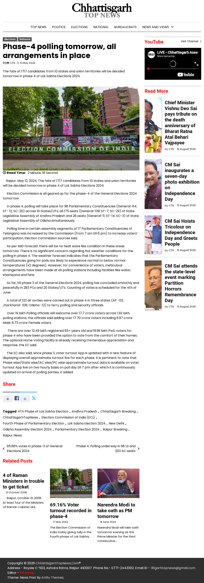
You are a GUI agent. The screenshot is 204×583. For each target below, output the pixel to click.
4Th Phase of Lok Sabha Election (43, 411)
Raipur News (12, 435)
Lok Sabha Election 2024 (86, 423)
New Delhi (116, 423)
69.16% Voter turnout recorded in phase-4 (70, 510)
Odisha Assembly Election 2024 (27, 429)
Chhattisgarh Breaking (118, 411)
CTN (12, 63)
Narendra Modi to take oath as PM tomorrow (116, 510)
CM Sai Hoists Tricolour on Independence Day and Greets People (181, 232)
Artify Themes (52, 577)
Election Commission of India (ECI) (68, 417)
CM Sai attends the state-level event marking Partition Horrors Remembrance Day (181, 283)
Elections (79, 27)
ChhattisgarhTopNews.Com (57, 563)
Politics (59, 27)
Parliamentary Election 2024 (77, 429)
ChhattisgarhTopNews (20, 417)
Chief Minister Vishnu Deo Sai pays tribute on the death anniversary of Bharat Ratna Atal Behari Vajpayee (181, 123)
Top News (38, 27)
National (101, 27)
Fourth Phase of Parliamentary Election (33, 423)
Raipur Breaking (115, 429)
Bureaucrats (125, 27)
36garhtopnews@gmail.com (173, 568)
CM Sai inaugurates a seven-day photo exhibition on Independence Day (182, 182)
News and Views (155, 27)
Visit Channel (190, 41)
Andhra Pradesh (84, 411)
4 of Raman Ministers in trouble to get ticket (23, 481)
